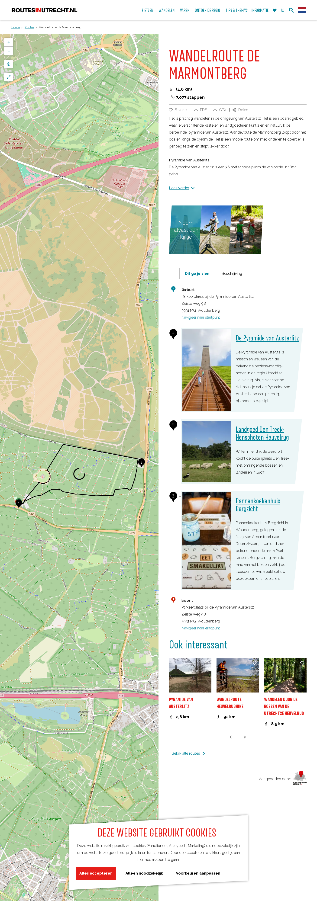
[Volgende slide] (245, 737)
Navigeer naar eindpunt (200, 628)
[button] (19, 505)
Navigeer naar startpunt (200, 317)
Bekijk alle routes (185, 753)
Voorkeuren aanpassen (198, 873)
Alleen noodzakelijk (144, 873)
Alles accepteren (96, 873)
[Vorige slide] (231, 737)
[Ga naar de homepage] (44, 10)
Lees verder (179, 188)
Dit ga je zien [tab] (197, 273)
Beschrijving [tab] (232, 273)
